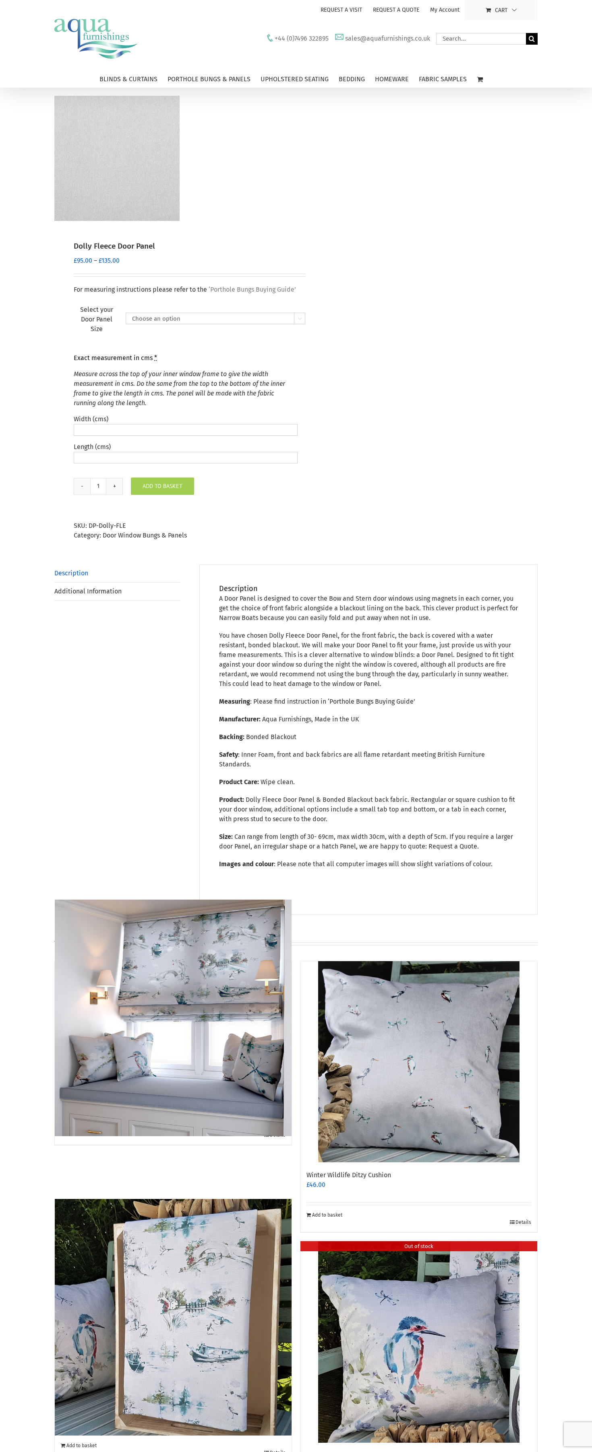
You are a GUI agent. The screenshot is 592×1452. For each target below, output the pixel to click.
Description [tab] (71, 573)
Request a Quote (452, 846)
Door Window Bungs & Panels (145, 535)
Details (523, 1222)
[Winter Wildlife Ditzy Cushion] (418, 1061)
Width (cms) (91, 419)
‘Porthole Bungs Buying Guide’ (371, 701)
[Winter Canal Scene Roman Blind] (173, 1018)
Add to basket (162, 486)
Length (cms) (92, 447)
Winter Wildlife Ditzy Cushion (348, 1175)
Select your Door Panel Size (96, 319)
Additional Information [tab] (88, 591)
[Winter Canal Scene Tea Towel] (173, 1317)
